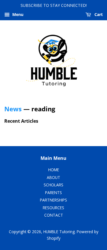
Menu (17, 14)
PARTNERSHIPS (53, 200)
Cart (98, 14)
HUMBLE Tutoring (59, 231)
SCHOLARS (53, 185)
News (13, 108)
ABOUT (53, 177)
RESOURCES (53, 207)
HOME (53, 169)
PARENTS (53, 192)
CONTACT (53, 215)
